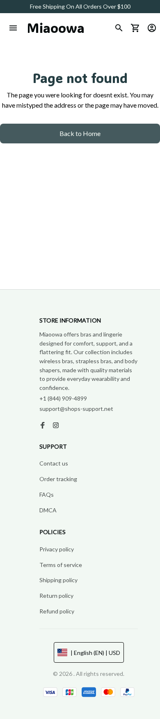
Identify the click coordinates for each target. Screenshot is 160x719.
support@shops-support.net (76, 408)
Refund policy (56, 611)
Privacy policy (56, 549)
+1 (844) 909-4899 (63, 398)
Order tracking (58, 478)
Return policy (56, 595)
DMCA (48, 510)
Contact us (53, 463)
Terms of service (60, 564)
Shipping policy (58, 579)
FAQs (46, 494)
